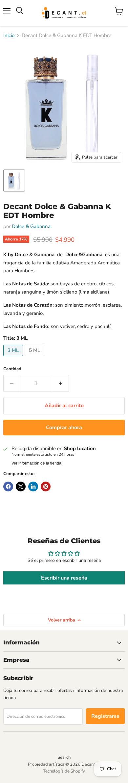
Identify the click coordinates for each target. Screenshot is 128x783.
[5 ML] (35, 357)
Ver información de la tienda (36, 463)
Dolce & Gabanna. (32, 226)
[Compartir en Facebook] (8, 486)
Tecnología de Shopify (64, 771)
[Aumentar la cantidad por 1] (60, 383)
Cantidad (12, 369)
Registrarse (105, 716)
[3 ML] (14, 357)
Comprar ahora (64, 427)
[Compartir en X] (21, 486)
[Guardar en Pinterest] (46, 486)
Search (64, 757)
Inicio (8, 35)
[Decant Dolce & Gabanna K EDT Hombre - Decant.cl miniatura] (14, 180)
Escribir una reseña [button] (64, 578)
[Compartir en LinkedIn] (33, 486)
